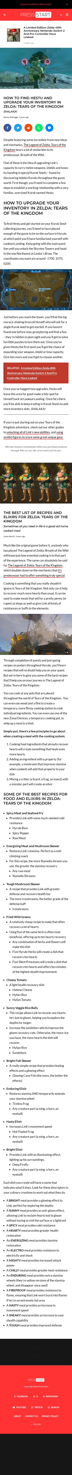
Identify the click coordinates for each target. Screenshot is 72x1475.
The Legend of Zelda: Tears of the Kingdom (35, 565)
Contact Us (31, 1416)
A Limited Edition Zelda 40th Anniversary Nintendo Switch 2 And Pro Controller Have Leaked (44, 32)
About (17, 1416)
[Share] (7, 128)
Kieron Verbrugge (10, 117)
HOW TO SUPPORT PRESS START (36, 4)
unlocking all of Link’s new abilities (28, 432)
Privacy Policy (50, 1416)
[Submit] (28, 128)
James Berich (9, 536)
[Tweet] (18, 128)
